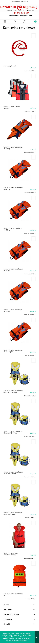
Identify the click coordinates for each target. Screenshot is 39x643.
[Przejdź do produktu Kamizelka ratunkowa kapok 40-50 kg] (19, 210)
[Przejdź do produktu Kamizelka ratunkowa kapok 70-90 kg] (19, 292)
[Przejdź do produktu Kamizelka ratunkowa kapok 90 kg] (19, 576)
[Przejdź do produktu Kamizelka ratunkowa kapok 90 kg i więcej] (19, 332)
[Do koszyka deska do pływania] (34, 36)
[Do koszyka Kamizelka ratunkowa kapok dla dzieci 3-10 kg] (34, 442)
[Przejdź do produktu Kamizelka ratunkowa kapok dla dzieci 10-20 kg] (19, 373)
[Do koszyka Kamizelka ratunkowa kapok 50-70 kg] (34, 239)
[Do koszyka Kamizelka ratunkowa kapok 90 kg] (34, 563)
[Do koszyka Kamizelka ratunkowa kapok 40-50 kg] (34, 198)
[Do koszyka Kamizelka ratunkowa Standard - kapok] (34, 523)
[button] (5, 22)
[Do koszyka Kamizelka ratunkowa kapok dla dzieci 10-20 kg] (34, 360)
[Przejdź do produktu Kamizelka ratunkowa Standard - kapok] (19, 535)
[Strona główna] (19, 11)
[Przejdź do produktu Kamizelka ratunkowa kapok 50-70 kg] (19, 251)
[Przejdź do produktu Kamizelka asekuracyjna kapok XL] (19, 89)
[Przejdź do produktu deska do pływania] (19, 48)
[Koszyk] (34, 22)
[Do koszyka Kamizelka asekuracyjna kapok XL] (34, 76)
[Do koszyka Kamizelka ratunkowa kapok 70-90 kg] (34, 279)
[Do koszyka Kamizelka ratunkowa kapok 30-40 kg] (34, 157)
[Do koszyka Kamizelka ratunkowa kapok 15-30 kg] (34, 117)
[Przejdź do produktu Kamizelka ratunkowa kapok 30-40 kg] (19, 170)
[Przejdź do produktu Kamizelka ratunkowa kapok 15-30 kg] (19, 129)
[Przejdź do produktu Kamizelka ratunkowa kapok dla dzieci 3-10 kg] (19, 454)
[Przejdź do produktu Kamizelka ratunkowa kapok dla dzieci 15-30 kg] (19, 413)
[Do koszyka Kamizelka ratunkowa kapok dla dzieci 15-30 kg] (34, 401)
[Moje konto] (24, 22)
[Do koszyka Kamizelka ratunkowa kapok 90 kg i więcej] (34, 320)
